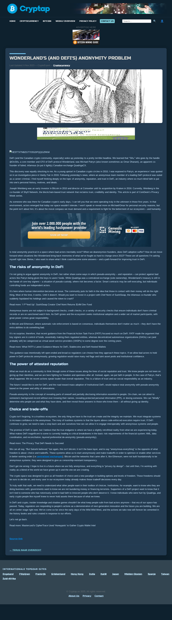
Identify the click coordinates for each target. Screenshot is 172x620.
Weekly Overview (65, 21)
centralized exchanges (49, 456)
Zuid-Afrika (9, 578)
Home (12, 21)
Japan (115, 574)
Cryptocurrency (29, 21)
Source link (16, 538)
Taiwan (165, 574)
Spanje (152, 574)
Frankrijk (40, 574)
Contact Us (107, 21)
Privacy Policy (87, 21)
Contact (99, 596)
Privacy (87, 596)
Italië (104, 574)
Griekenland (58, 574)
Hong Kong (77, 574)
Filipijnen (24, 574)
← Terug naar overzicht (25, 550)
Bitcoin (47, 21)
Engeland (8, 574)
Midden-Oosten (133, 574)
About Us (74, 596)
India (92, 574)
